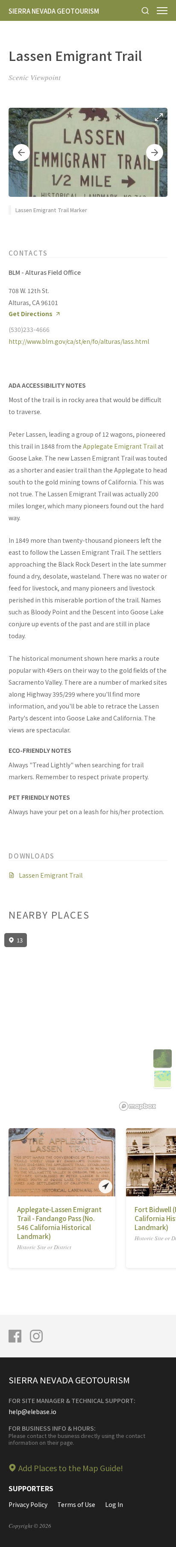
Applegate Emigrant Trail (119, 446)
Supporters (31, 1488)
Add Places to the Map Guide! (70, 1468)
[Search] (145, 10)
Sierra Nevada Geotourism (54, 11)
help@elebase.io (32, 1411)
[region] (88, 1022)
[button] (21, 152)
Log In (114, 1504)
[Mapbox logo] (137, 1106)
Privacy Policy (28, 1504)
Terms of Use (76, 1504)
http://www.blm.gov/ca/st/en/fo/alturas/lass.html (79, 341)
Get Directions (31, 314)
